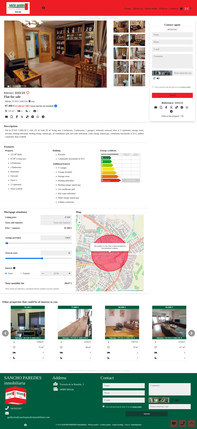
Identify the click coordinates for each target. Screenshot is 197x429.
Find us (163, 8)
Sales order (151, 8)
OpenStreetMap (130, 290)
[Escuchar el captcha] (158, 78)
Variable (26, 273)
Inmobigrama (136, 425)
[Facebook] (43, 7)
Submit (172, 95)
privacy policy (186, 87)
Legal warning (118, 425)
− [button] (79, 222)
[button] (5, 333)
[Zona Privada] (181, 8)
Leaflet (120, 290)
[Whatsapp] (38, 116)
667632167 (172, 29)
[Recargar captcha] (154, 78)
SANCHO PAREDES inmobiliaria (74, 425)
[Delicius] (27, 116)
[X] (22, 116)
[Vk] (32, 116)
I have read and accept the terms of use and (173, 87)
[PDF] (12, 116)
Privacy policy (93, 425)
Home (127, 8)
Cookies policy (105, 425)
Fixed (10, 273)
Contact (174, 8)
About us (138, 8)
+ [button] (79, 218)
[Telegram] (43, 116)
